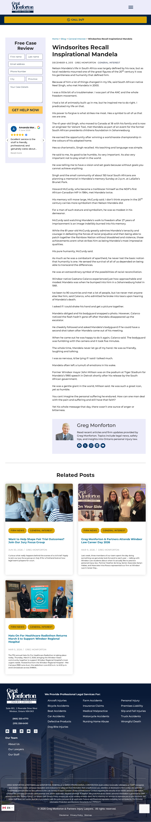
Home (55, 39)
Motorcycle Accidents (96, 716)
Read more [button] (9, 153)
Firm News (17, 530)
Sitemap (88, 815)
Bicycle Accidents (58, 705)
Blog (63, 39)
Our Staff (13, 754)
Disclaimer (64, 815)
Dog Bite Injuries (58, 726)
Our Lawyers (16, 749)
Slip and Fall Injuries (133, 710)
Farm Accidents (92, 700)
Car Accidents (56, 716)
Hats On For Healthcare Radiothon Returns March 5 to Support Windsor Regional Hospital (37, 638)
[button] (43, 140)
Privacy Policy (76, 815)
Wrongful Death (131, 721)
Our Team (11, 737)
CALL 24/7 (77, 19)
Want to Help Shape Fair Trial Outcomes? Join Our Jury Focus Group (36, 541)
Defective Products (59, 721)
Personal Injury (130, 700)
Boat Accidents (57, 710)
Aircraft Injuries (57, 700)
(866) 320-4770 (20, 718)
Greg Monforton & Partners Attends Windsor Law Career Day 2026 (111, 541)
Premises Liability (132, 705)
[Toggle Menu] (130, 7)
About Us (13, 744)
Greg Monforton (96, 425)
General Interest (77, 39)
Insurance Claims (93, 705)
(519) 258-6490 (20, 723)
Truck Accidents (131, 716)
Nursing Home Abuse (96, 721)
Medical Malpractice (95, 710)
